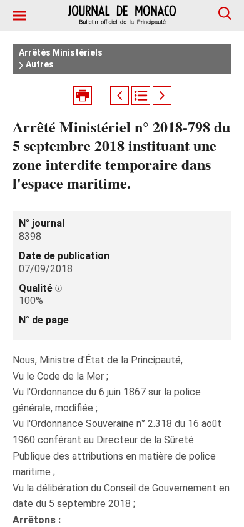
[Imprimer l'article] (82, 95)
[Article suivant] (162, 95)
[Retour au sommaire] (140, 95)
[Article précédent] (119, 95)
